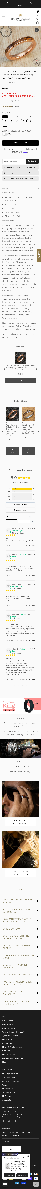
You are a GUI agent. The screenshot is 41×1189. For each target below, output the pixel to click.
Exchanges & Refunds (10, 1081)
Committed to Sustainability (12, 1058)
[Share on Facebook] (9, 101)
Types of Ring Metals (10, 1036)
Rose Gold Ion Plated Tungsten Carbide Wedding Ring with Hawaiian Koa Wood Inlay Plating (20, 368)
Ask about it (22, 1175)
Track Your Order (8, 1077)
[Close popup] (28, 1156)
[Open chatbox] (5, 1184)
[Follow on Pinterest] (15, 1121)
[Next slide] (36, 369)
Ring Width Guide (8, 1054)
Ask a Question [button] (21, 510)
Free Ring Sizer (7, 1043)
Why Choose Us (8, 1021)
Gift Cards (6, 1051)
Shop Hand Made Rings (20, 771)
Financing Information (10, 1028)
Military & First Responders (12, 1047)
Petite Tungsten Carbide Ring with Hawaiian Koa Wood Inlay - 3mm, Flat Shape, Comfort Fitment (28, 428)
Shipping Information (10, 1074)
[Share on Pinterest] (15, 101)
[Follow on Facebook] (3, 1121)
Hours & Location (8, 1024)
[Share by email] (18, 101)
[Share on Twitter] (12, 101)
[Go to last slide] (4, 369)
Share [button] (11, 546)
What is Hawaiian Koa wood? (13, 1032)
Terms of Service (8, 1092)
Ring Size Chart (8, 1039)
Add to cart (20, 143)
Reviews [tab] (10, 517)
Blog (4, 1062)
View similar (9, 1175)
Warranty (5, 1085)
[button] (30, 546)
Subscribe (12, 1149)
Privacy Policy (7, 1089)
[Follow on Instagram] (9, 1121)
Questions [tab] (24, 517)
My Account (6, 1096)
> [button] (26, 685)
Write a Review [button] (21, 505)
